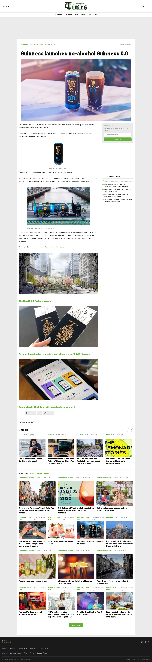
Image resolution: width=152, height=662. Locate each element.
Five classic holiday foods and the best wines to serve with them (119, 614)
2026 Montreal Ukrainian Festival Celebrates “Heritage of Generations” (118, 200)
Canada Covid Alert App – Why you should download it (47, 407)
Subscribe (117, 139)
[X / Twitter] (148, 641)
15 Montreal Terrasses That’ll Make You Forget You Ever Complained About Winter (36, 510)
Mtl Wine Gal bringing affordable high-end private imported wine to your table (61, 614)
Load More (76, 625)
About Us (13, 649)
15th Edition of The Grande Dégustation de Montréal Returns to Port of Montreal (76, 510)
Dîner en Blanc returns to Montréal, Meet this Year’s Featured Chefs (118, 190)
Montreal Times (15, 653)
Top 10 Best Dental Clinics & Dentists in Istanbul (118, 181)
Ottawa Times (42, 653)
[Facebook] (145, 641)
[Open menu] (148, 6)
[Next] (131, 430)
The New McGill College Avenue (35, 301)
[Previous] (127, 430)
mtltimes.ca (38, 247)
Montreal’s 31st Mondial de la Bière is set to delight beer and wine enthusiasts (32, 543)
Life (20, 434)
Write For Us (43, 649)
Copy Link (49, 413)
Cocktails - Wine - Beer (29, 44)
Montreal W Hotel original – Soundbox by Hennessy (31, 613)
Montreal (59, 15)
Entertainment (72, 15)
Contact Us (23, 649)
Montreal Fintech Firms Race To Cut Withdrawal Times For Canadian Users (116, 185)
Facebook (31, 413)
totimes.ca (49, 247)
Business (51, 434)
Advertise (33, 649)
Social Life (92, 15)
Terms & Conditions (144, 659)
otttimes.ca (59, 247)
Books (107, 434)
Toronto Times (29, 653)
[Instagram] (142, 641)
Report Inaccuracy (125, 44)
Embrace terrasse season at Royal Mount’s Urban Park (112, 509)
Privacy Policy (130, 659)
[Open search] (143, 6)
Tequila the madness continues (33, 581)
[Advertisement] (76, 28)
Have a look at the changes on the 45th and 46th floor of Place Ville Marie (119, 543)
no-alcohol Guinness (26, 422)
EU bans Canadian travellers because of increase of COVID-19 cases (54, 354)
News (83, 15)
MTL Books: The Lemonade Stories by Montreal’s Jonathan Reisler (116, 195)
